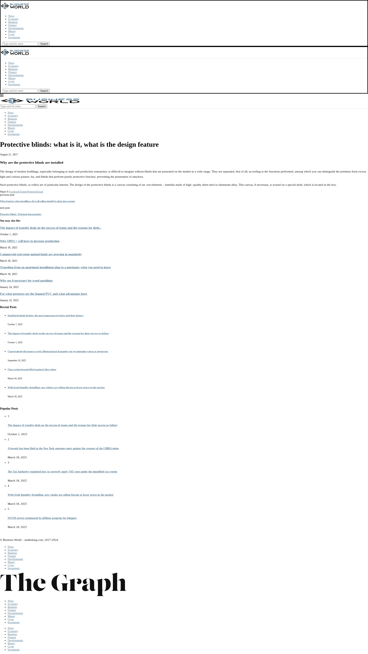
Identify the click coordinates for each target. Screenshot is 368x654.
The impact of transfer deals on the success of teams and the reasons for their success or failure (58, 333)
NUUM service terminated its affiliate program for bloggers (42, 518)
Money (12, 31)
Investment (14, 37)
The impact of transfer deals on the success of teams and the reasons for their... (50, 228)
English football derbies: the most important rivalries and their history (46, 315)
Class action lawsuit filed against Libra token (32, 369)
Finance (12, 25)
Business (12, 22)
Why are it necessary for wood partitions (26, 280)
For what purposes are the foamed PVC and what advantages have (43, 294)
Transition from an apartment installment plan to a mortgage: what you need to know (55, 267)
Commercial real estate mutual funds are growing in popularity (41, 254)
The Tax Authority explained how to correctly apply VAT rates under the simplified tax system (62, 471)
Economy (13, 19)
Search (44, 43)
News (11, 16)
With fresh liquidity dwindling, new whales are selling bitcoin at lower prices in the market (56, 387)
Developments (16, 28)
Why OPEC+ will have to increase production (29, 241)
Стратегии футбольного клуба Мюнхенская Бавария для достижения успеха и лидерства (58, 351)
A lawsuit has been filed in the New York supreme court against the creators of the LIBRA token (63, 448)
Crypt (11, 34)
